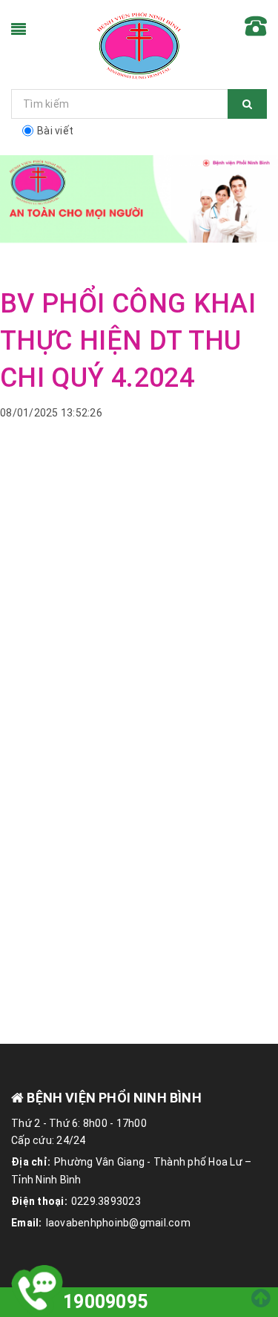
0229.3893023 (106, 1201)
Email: (26, 1223)
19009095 (105, 1302)
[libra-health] (139, 44)
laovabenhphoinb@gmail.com (118, 1223)
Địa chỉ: (30, 1162)
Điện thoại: (39, 1201)
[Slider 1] (139, 199)
